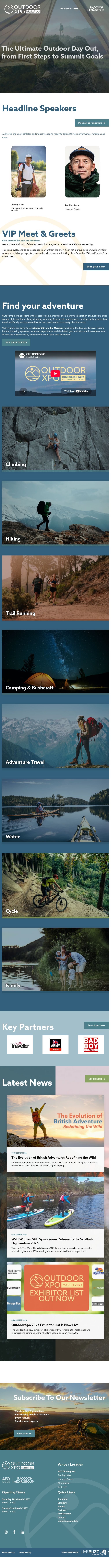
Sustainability (25, 1552)
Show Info (62, 1499)
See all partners (96, 1025)
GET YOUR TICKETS (16, 342)
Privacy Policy (8, 1552)
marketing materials (68, 1521)
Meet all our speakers (90, 122)
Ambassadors (64, 1513)
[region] (55, 46)
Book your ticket (96, 266)
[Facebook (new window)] (14, 1532)
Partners (62, 1510)
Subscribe (22, 1433)
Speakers (62, 1503)
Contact (62, 1517)
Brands (61, 1506)
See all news (95, 1078)
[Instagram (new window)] (6, 1532)
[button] (20, 1044)
